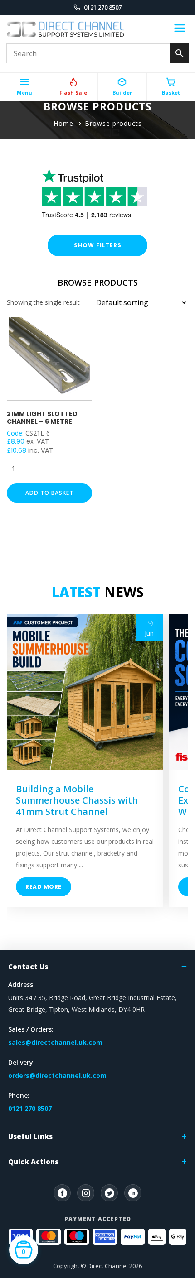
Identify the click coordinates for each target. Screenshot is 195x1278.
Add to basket (49, 493)
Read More (43, 886)
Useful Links (30, 1136)
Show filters (98, 245)
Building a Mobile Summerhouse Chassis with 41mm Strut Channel (77, 800)
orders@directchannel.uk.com (57, 1075)
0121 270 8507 (103, 7)
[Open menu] (180, 29)
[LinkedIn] (132, 1192)
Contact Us (28, 966)
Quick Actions (33, 1161)
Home (63, 123)
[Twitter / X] (109, 1192)
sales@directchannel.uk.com (55, 1042)
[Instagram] (85, 1192)
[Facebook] (62, 1192)
